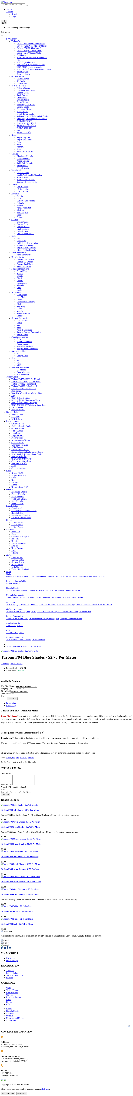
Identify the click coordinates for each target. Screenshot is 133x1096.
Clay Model (21, 297)
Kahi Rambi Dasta (24, 341)
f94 (17, 758)
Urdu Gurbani (22, 231)
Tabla (19, 287)
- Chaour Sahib (12, 611)
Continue (5, 795)
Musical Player (23, 79)
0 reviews (5, 664)
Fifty (19, 60)
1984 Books (22, 97)
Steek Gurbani (22, 95)
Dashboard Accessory (26, 302)
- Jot (8, 625)
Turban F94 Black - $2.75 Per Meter (17, 924)
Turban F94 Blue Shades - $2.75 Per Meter (24, 646)
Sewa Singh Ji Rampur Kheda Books (32, 118)
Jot (18, 353)
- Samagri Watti (16, 625)
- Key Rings (70, 604)
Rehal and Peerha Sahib (21, 252)
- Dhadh (38, 597)
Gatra (19, 142)
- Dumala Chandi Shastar (16, 590)
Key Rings (21, 306)
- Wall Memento (38, 640)
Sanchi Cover (22, 334)
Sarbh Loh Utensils (24, 163)
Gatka (13, 236)
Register (14, 14)
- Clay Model (24, 604)
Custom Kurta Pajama (26, 201)
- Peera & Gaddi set (45, 611)
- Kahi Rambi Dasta (20, 618)
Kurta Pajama (22, 212)
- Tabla (73, 597)
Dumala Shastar (17, 257)
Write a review (16, 664)
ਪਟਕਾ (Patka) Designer (26, 62)
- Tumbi (80, 597)
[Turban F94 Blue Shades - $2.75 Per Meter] (19, 651)
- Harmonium (55, 597)
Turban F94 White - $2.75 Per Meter (17, 911)
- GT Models (11, 640)
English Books (23, 100)
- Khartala (66, 597)
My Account (11, 958)
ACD (19, 360)
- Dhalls (61, 604)
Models (20, 311)
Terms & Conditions (14, 975)
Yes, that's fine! (8, 1094)
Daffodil (20, 299)
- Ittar (28, 611)
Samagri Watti (22, 356)
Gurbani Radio (17, 76)
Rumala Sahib (17, 170)
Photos (14, 184)
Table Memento (23, 372)
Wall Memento (23, 374)
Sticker (19, 316)
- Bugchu (22, 597)
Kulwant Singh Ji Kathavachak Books (32, 116)
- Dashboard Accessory (48, 604)
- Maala (79, 604)
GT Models (21, 370)
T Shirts (20, 217)
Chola (19, 198)
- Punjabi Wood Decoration (71, 618)
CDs (13, 358)
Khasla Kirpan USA (25, 151)
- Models (86, 604)
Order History (12, 960)
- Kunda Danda (35, 618)
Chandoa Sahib (23, 172)
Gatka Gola (21, 241)
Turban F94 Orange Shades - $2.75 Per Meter (21, 844)
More (8, 571)
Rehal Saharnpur (23, 255)
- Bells (9, 618)
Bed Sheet (21, 196)
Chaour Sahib (22, 320)
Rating (3, 789)
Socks (19, 215)
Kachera (20, 147)
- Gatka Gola (18, 576)
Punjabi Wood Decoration (27, 349)
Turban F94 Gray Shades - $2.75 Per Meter (20, 894)
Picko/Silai (5, 691)
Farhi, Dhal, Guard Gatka (27, 243)
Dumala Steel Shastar (25, 264)
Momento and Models (20, 367)
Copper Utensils (23, 158)
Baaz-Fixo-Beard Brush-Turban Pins (32, 57)
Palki (19, 327)
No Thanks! (21, 1094)
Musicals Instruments (20, 269)
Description (11, 703)
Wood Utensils (23, 168)
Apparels (15, 194)
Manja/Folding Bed (25, 346)
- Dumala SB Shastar (36, 590)
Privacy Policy (12, 973)
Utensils (14, 154)
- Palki (33, 611)
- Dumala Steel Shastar (54, 590)
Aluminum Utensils (25, 156)
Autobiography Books (26, 104)
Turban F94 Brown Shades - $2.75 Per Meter (21, 882)
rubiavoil (23, 758)
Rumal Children (23, 74)
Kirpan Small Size (24, 140)
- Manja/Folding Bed (50, 618)
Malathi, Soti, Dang (25, 245)
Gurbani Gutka (23, 224)
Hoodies (20, 205)
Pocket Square (22, 72)
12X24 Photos (22, 189)
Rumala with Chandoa (26, 180)
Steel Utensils (22, 165)
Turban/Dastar (17, 41)
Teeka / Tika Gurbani (25, 234)
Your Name (6, 773)
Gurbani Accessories (19, 318)
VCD (19, 365)
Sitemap (9, 978)
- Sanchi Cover (85, 611)
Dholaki (20, 280)
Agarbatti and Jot (18, 351)
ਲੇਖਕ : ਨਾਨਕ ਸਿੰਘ (24, 133)
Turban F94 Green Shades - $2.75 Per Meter (20, 827)
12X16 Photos (22, 187)
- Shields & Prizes (97, 604)
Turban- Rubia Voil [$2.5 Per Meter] (31, 46)
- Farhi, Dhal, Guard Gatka (35, 576)
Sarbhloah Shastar (24, 266)
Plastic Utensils (23, 161)
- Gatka (9, 576)
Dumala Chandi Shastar (26, 259)
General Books (23, 107)
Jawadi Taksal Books (25, 114)
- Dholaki (46, 597)
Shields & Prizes (23, 313)
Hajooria (20, 203)
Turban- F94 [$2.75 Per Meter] (29, 50)
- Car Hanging (12, 604)
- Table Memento (24, 640)
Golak (19, 323)
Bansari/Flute (22, 271)
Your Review (6, 785)
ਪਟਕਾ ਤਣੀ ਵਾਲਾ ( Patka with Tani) (31, 65)
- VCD (21, 633)
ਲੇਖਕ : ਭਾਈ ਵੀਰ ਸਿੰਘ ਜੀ (27, 123)
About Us (10, 971)
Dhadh (19, 278)
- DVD (15, 633)
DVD (19, 363)
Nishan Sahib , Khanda (26, 250)
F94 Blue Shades (8, 686)
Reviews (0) (11, 705)
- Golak (22, 611)
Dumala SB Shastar (25, 262)
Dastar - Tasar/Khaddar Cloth (29, 53)
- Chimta (30, 597)
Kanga (19, 149)
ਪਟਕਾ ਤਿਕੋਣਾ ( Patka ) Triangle (29, 67)
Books (9, 1009)
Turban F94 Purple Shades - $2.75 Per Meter (21, 869)
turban (8, 758)
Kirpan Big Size (23, 137)
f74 (13, 758)
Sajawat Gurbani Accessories (29, 332)
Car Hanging (22, 295)
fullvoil (31, 758)
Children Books (23, 88)
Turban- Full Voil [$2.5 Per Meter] (31, 43)
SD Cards (21, 81)
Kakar (13, 135)
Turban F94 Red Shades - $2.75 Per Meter (19, 856)
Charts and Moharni (25, 109)
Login (13, 16)
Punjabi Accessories (19, 337)
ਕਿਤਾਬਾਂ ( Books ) (18, 86)
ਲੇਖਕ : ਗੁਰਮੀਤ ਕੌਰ (24, 121)
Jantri (19, 130)
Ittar (18, 325)
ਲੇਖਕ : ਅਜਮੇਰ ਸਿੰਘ (24, 128)
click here (45, 1089)
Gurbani (14, 219)
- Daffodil (34, 604)
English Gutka (22, 222)
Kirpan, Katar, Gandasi (26, 248)
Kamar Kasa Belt (24, 208)
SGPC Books (22, 111)
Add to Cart (12, 699)
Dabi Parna (21, 55)
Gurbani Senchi (23, 226)
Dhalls (19, 304)
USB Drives (22, 83)
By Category (11, 39)
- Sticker (108, 604)
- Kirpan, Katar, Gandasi (75, 576)
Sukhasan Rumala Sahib (27, 182)
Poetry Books (22, 102)
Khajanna (21, 210)
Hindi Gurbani (23, 229)
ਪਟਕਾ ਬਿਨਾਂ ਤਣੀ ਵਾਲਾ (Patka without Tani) (34, 69)
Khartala (20, 285)
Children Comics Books (26, 90)
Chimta (20, 276)
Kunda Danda (22, 344)
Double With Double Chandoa (29, 175)
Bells (19, 339)
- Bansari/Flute (12, 597)
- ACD (9, 633)
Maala (19, 309)
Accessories (16, 292)
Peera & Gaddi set (24, 330)
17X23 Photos (22, 191)
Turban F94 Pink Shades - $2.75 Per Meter (20, 810)
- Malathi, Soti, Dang (55, 576)
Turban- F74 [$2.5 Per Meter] (29, 48)
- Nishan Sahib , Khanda (95, 576)
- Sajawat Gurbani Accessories (65, 611)
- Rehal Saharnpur (13, 583)
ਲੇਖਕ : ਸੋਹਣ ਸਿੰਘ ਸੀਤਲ (26, 126)
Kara (19, 144)
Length (4, 689)
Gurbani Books (23, 93)
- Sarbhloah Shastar (72, 590)
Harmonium (21, 283)
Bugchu (20, 273)
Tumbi (19, 290)
